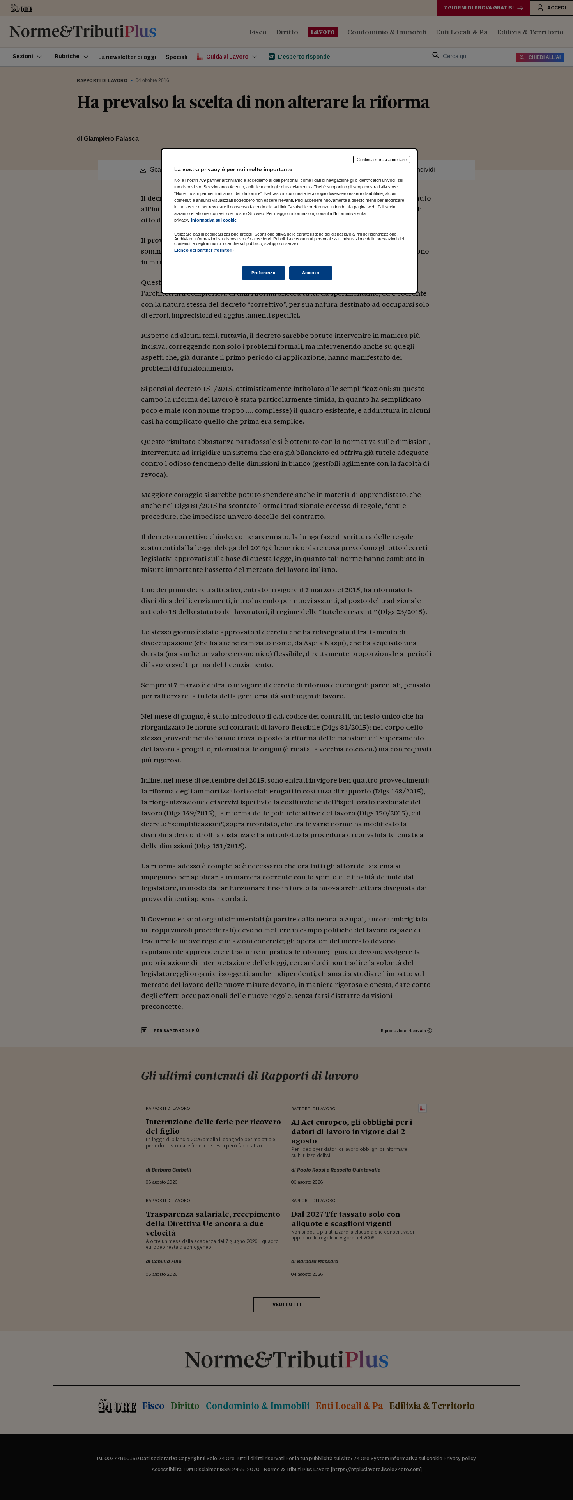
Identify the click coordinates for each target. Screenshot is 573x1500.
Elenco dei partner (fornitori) (204, 250)
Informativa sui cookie (214, 220)
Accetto (311, 272)
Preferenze (263, 272)
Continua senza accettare (382, 159)
